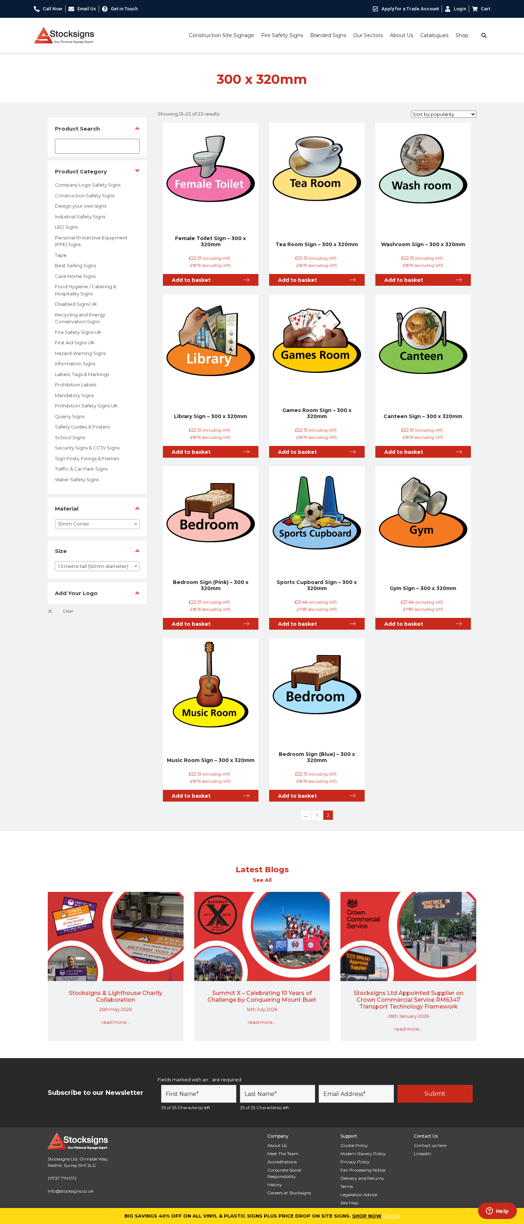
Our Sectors (368, 35)
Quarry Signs (69, 416)
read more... (116, 1022)
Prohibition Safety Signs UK (86, 405)
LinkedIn (422, 1153)
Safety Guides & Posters (82, 427)
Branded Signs (328, 35)
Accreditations (282, 1161)
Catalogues (434, 35)
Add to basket (191, 280)
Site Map (349, 1202)
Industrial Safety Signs (80, 216)
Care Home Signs (75, 276)
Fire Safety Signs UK (78, 332)
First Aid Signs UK (74, 342)
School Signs (70, 437)
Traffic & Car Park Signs (81, 469)
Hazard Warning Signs (80, 353)
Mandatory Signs (74, 395)
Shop (462, 35)
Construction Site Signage (221, 35)
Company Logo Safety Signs (87, 185)
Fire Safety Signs (282, 35)
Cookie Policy (354, 1145)
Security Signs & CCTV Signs (87, 448)
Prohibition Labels (75, 384)
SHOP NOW (366, 1216)
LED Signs (66, 227)
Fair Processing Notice (362, 1170)
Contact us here (430, 1145)
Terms (346, 1186)
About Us (401, 35)
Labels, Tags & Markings (82, 374)
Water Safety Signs (77, 479)
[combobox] (97, 524)
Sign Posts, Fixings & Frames (87, 458)
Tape (61, 255)
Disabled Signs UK (76, 304)
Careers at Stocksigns (289, 1192)
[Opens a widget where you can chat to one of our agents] (497, 1211)
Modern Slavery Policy (363, 1153)
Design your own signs (80, 206)
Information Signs (75, 363)
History (274, 1184)
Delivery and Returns (362, 1178)
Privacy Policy (355, 1161)
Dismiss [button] (391, 1216)
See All (262, 880)
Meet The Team (282, 1153)
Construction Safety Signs (84, 195)
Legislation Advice (358, 1194)
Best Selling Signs (75, 265)
